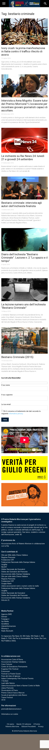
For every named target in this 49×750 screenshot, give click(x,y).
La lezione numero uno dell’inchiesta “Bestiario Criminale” (23, 306)
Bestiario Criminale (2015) (17, 357)
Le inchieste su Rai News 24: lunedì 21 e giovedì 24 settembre (22, 157)
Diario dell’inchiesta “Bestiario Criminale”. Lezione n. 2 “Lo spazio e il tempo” (24, 258)
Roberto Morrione (12, 726)
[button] (45, 3)
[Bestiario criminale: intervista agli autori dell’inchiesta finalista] (24, 188)
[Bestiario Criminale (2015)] (24, 340)
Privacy (40, 726)
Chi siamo (10, 724)
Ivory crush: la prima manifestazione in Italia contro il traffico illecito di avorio (23, 51)
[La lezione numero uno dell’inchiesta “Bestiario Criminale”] (24, 289)
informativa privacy (16, 414)
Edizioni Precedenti (29, 726)
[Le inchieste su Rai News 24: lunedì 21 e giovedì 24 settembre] (24, 140)
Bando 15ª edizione (24, 724)
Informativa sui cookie (9, 714)
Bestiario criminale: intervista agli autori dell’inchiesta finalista (21, 204)
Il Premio (37, 724)
